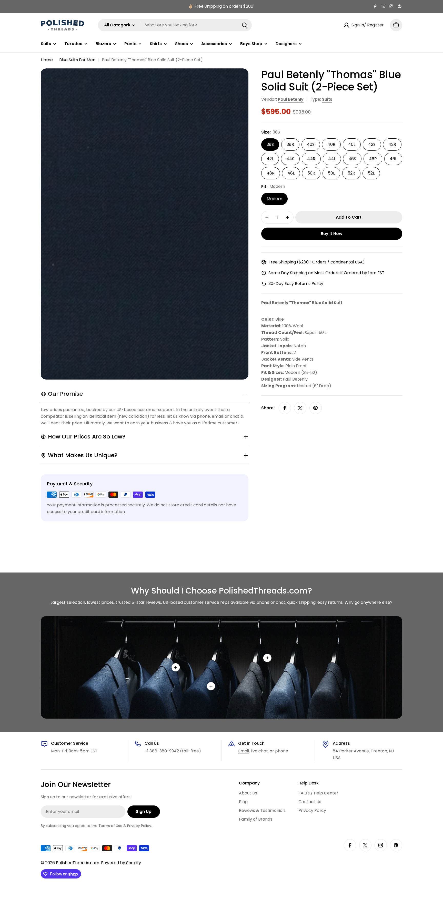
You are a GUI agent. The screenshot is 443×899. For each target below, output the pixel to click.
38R (290, 144)
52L (371, 173)
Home (47, 60)
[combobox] (175, 25)
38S (270, 144)
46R (373, 159)
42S (372, 144)
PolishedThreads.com (77, 863)
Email (243, 751)
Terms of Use (110, 825)
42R (392, 144)
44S (290, 159)
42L (270, 159)
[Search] (244, 25)
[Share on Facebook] (285, 408)
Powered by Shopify (121, 863)
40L (351, 144)
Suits (327, 99)
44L (332, 159)
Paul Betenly (291, 99)
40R (331, 144)
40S (311, 144)
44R (311, 159)
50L (331, 173)
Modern (274, 199)
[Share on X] (300, 408)
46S (352, 159)
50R (311, 173)
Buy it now (332, 234)
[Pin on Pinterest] (315, 408)
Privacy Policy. (139, 825)
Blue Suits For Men (77, 60)
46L (393, 159)
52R (351, 173)
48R (271, 173)
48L (291, 173)
